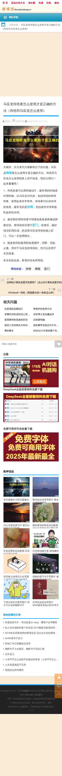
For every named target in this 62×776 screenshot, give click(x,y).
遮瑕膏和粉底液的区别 (16, 319)
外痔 (30, 207)
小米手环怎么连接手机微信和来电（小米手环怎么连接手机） (32, 659)
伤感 (41, 2)
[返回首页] (58, 677)
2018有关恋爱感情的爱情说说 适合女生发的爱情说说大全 (32, 632)
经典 (48, 2)
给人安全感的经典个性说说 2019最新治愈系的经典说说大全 (32, 627)
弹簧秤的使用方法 (42, 308)
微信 (56, 2)
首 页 (5, 2)
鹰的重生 (9, 330)
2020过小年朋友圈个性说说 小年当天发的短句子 (47, 330)
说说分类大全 (18, 2)
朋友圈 (31, 2)
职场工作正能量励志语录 (18, 643)
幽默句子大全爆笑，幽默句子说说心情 (24, 648)
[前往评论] (58, 685)
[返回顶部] (58, 694)
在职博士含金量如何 (43, 314)
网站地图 (29, 694)
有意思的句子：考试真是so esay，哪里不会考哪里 (31, 622)
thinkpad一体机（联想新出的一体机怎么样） (31, 292)
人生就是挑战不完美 (15, 664)
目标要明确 (39, 319)
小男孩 (31, 710)
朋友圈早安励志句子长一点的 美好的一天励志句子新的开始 (47, 325)
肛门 (35, 225)
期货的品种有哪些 (14, 669)
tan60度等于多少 (14, 638)
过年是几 (9, 654)
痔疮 (9, 173)
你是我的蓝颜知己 (13, 308)
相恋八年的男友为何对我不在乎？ (18, 325)
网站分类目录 (46, 690)
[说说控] (31, 9)
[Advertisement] (31, 65)
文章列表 (13, 24)
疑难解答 (38, 694)
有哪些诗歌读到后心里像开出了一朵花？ (18, 314)
